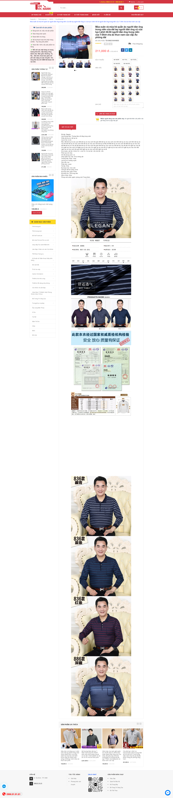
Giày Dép (50, 14)
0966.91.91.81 (38, 783)
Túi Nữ (34, 317)
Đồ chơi (34, 335)
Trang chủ (37, 15)
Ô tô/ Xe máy (36, 269)
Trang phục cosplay (38, 303)
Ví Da (33, 312)
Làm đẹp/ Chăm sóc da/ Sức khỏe (42, 249)
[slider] (98, 43)
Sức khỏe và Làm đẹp (39, 287)
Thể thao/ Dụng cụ (38, 254)
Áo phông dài (59, 19)
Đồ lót (51, 19)
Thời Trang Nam (82, 15)
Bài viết (97, 15)
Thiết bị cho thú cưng (38, 278)
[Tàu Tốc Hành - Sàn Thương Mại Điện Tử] (41, 6)
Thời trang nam (42, 19)
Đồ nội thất (35, 265)
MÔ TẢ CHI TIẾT (67, 127)
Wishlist (133, 2)
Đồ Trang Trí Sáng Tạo (39, 299)
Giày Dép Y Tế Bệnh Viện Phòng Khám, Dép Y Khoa (41, 293)
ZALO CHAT (92, 774)
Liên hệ (107, 15)
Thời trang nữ (36, 226)
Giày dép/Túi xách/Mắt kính (40, 245)
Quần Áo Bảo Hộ (115, 781)
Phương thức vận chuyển (76, 782)
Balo (33, 330)
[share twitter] (126, 50)
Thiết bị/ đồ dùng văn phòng (41, 283)
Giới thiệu (73, 778)
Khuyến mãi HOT (137, 15)
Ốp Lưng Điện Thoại (38, 308)
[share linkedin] (130, 50)
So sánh (141, 2)
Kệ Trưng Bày (114, 784)
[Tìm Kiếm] (121, 8)
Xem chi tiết (37, 212)
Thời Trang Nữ (64, 15)
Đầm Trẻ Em (35, 321)
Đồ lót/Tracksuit (37, 235)
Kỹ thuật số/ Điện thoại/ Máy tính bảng (41, 259)
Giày (33, 326)
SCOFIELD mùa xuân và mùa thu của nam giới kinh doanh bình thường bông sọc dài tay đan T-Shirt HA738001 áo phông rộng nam (47, 126)
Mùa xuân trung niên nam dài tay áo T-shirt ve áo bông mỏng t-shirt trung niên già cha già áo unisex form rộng (47, 112)
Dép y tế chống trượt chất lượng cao (42, 205)
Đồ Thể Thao (113, 790)
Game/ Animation (37, 274)
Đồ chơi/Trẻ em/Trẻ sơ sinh (40, 240)
